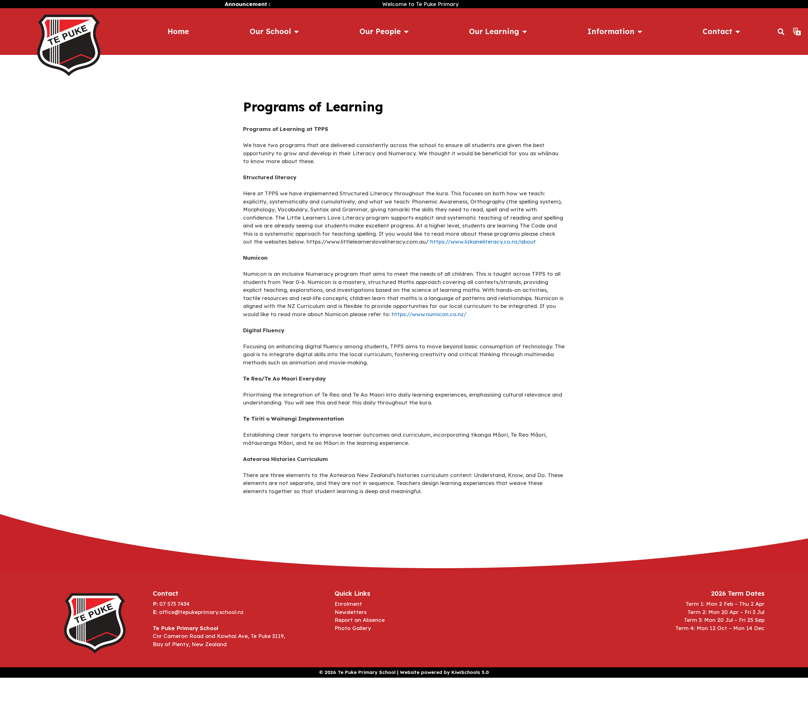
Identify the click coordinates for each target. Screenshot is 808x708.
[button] (781, 31)
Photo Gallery (353, 628)
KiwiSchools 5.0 (470, 672)
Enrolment (348, 603)
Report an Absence (360, 620)
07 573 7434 (174, 603)
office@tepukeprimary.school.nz (201, 612)
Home (178, 31)
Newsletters (350, 612)
